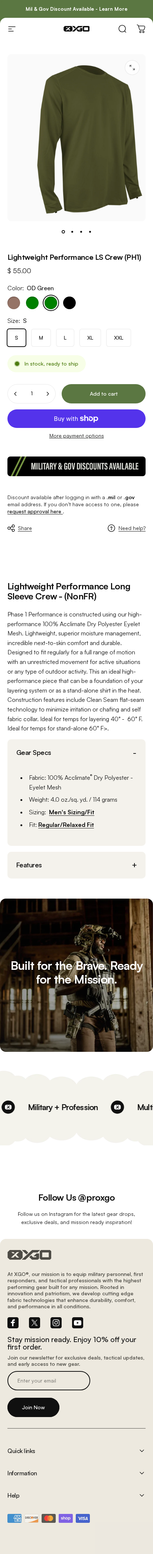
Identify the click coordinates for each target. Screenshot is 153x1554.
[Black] (69, 303)
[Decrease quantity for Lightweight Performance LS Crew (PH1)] (15, 394)
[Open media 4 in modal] (132, 67)
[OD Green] (51, 303)
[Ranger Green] (32, 303)
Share (25, 528)
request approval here (35, 511)
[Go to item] (63, 231)
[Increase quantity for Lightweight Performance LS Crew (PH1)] (47, 394)
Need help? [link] (132, 528)
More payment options (76, 435)
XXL (118, 337)
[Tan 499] (13, 303)
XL (90, 337)
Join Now (33, 1407)
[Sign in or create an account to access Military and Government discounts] (76, 466)
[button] (76, 752)
